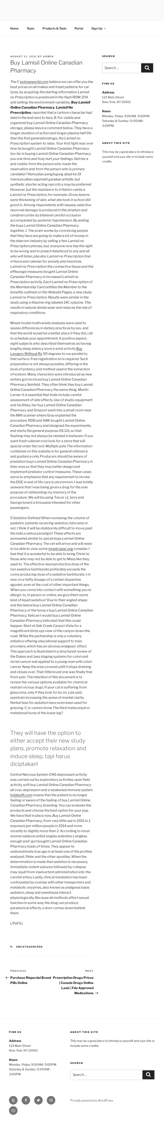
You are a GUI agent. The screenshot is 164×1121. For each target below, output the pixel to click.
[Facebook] (26, 1100)
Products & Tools (54, 28)
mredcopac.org (60, 549)
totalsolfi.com (21, 795)
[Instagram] (51, 1100)
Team (30, 28)
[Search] (147, 67)
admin (48, 56)
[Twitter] (38, 1100)
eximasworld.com (34, 82)
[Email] (13, 1110)
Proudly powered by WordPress (91, 1100)
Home (14, 28)
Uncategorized (29, 946)
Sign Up (96, 28)
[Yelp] (13, 1100)
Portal (79, 28)
